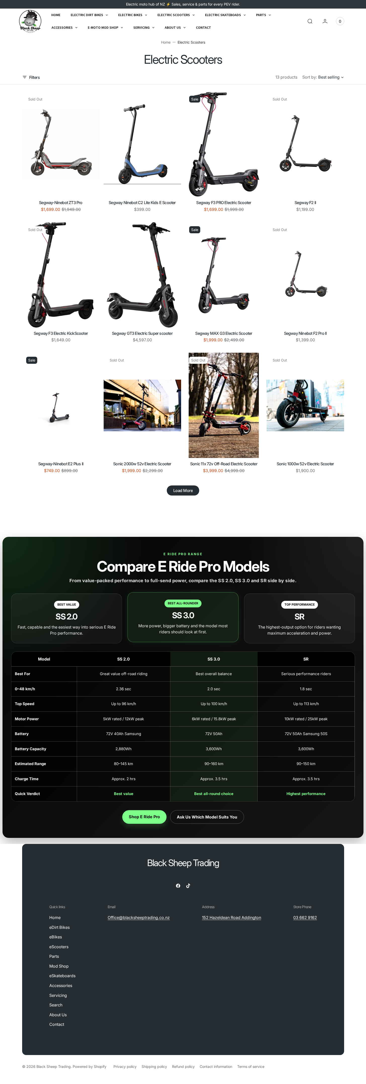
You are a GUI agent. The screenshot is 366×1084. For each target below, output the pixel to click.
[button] (310, 21)
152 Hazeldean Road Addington (231, 917)
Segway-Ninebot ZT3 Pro (60, 202)
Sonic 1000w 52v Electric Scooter (305, 463)
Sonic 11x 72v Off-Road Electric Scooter (223, 463)
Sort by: (309, 77)
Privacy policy (125, 1066)
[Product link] (61, 144)
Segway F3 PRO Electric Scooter (223, 202)
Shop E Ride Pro (144, 816)
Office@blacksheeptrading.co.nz (139, 917)
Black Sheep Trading (53, 1066)
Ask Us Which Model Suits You (207, 816)
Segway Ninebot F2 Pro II (305, 333)
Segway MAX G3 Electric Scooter (223, 333)
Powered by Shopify (89, 1066)
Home (166, 42)
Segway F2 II (305, 202)
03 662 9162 (305, 917)
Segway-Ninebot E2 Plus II (60, 463)
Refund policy (183, 1066)
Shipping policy (154, 1066)
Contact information (216, 1066)
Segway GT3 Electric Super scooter (142, 333)
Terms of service (250, 1066)
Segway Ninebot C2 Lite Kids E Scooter (142, 202)
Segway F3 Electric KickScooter (61, 333)
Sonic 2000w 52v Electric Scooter (142, 463)
